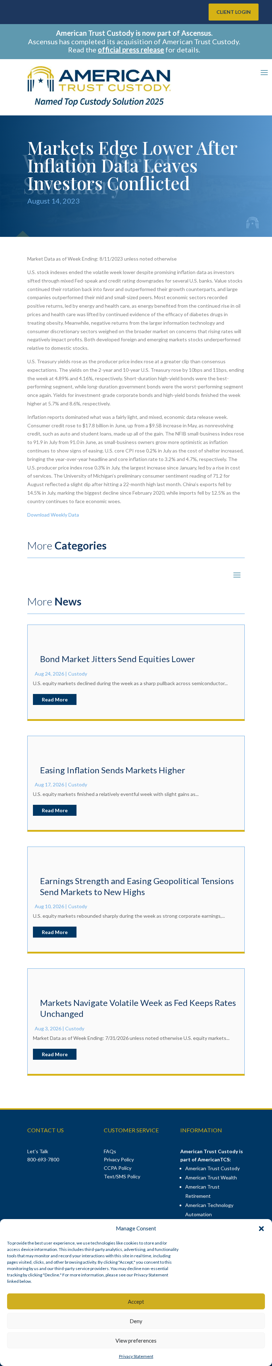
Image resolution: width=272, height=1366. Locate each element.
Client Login (233, 12)
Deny (136, 1321)
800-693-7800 (43, 1159)
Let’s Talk (38, 1151)
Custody (77, 674)
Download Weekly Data (53, 515)
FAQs (110, 1151)
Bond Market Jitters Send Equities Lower (117, 659)
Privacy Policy (119, 1159)
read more (55, 699)
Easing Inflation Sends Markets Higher (112, 770)
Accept (136, 1301)
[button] (261, 1228)
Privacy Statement (136, 1356)
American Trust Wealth (211, 1177)
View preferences (136, 1340)
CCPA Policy (117, 1168)
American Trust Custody (212, 1168)
